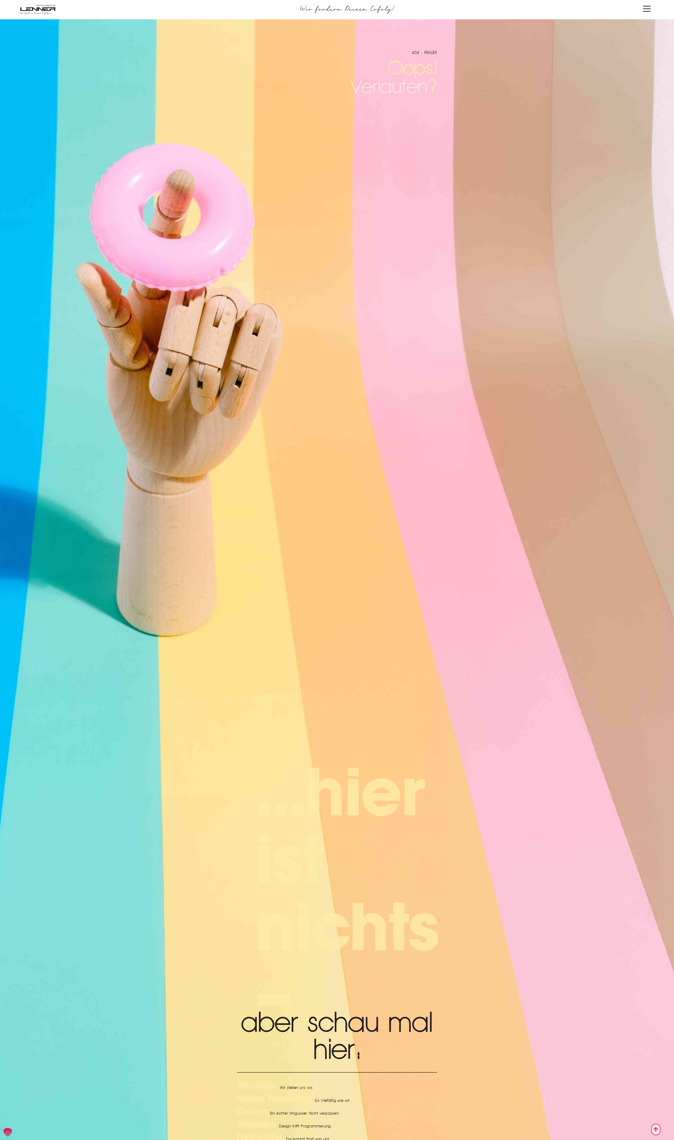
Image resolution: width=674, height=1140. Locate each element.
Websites (256, 1124)
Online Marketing (274, 1099)
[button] (7, 1132)
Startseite (257, 1086)
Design (252, 1111)
